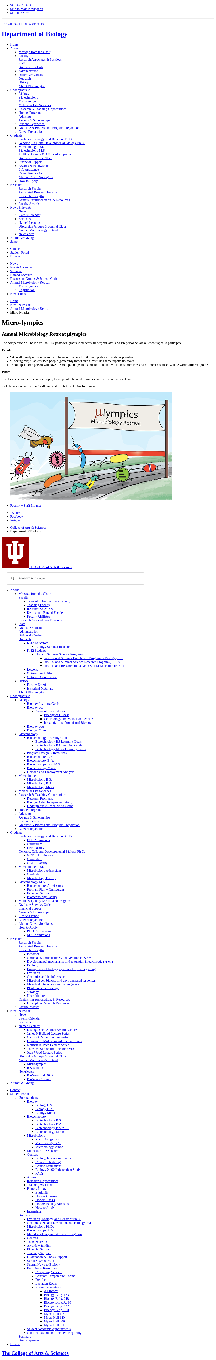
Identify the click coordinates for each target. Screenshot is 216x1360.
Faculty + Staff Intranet (25, 505)
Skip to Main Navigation (26, 9)
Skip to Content (20, 5)
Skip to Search (20, 13)
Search (14, 241)
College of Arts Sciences (28, 527)
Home (14, 44)
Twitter (15, 513)
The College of (50, 567)
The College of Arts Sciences (23, 23)
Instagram (16, 520)
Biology (35, 34)
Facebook (16, 516)
